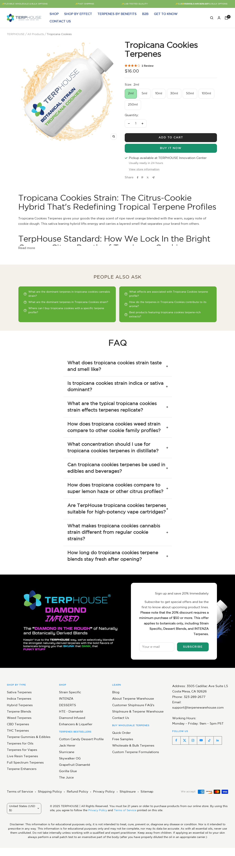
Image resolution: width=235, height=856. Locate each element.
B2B (145, 14)
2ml (131, 93)
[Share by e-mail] (153, 177)
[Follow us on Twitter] (184, 740)
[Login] (219, 17)
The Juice (66, 777)
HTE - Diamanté (71, 711)
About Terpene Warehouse (133, 698)
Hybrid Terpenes (20, 705)
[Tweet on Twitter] (147, 177)
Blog (115, 692)
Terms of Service (20, 791)
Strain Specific (70, 692)
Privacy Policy (104, 791)
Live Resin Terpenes (22, 756)
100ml (206, 93)
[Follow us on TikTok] (209, 740)
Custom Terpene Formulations (135, 752)
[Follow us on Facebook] (176, 740)
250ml (133, 104)
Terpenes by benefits (117, 14)
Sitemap (147, 791)
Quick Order (121, 733)
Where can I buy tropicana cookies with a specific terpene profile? (66, 310)
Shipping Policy (50, 791)
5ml (144, 93)
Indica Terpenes (19, 698)
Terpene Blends (19, 711)
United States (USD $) (22, 808)
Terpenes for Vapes (22, 750)
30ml (174, 93)
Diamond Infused (72, 718)
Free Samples (122, 739)
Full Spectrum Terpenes (25, 762)
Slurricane (66, 752)
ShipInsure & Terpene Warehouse (138, 711)
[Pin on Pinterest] (142, 177)
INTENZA (66, 698)
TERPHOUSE (16, 34)
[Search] (211, 17)
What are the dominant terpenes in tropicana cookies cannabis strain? (69, 294)
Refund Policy (77, 791)
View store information (144, 169)
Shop (54, 14)
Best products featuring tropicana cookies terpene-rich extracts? (165, 314)
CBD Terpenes (18, 724)
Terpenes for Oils (20, 743)
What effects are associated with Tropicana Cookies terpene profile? (168, 294)
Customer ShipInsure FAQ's (133, 705)
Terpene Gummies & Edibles (28, 737)
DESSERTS (67, 705)
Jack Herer (67, 745)
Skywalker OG (70, 758)
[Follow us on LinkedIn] (217, 740)
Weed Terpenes (19, 718)
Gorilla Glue (68, 771)
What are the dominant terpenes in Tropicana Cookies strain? (68, 302)
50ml (190, 93)
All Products (35, 34)
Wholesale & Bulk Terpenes (133, 745)
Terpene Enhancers (21, 769)
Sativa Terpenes (19, 692)
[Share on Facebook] (137, 177)
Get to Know (166, 14)
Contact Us (60, 21)
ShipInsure (128, 791)
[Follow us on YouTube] (201, 740)
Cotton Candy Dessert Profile (81, 739)
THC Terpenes (18, 730)
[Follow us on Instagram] (193, 740)
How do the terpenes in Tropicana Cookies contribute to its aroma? (167, 304)
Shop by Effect (78, 14)
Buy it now (170, 148)
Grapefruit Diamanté (74, 765)
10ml (158, 93)
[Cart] (226, 17)
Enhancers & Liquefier (75, 724)
